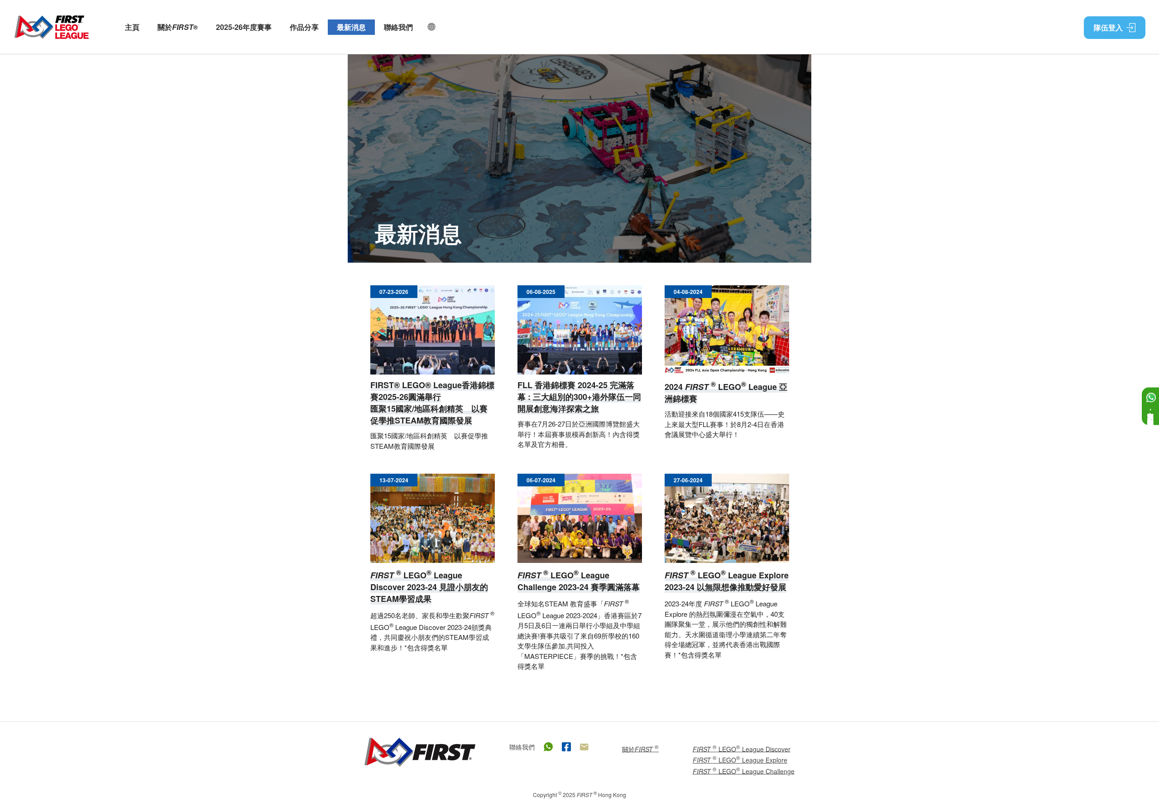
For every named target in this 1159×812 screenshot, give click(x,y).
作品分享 (304, 27)
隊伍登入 (1108, 27)
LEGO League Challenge (744, 770)
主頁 (132, 27)
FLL (51, 27)
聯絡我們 (398, 27)
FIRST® (419, 752)
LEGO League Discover (741, 748)
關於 (178, 27)
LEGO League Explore (740, 759)
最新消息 (351, 27)
